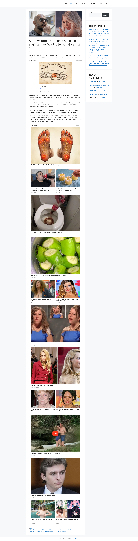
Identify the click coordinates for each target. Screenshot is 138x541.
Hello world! (101, 81)
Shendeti (99, 3)
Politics (77, 3)
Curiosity (92, 3)
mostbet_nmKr (93, 94)
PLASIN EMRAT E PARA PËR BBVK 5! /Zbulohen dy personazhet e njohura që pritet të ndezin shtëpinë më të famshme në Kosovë (99, 49)
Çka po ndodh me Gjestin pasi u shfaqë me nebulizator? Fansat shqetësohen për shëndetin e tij (98, 57)
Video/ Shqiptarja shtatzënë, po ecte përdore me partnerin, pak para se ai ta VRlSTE (50, 529)
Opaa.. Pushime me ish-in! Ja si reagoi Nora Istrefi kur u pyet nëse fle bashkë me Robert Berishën (99, 63)
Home (65, 3)
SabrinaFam (92, 81)
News (71, 3)
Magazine (84, 3)
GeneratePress (74, 538)
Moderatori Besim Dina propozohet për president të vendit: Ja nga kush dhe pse (99, 41)
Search (91, 12)
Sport (106, 3)
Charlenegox (92, 90)
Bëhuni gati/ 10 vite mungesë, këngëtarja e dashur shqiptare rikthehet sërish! (48, 531)
